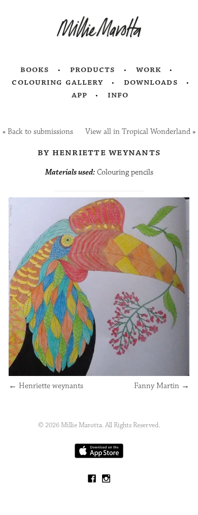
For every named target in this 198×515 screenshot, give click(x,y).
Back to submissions (40, 131)
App (79, 94)
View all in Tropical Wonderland (137, 131)
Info (118, 94)
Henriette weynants (46, 386)
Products (93, 69)
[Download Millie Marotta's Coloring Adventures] (99, 456)
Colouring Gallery (57, 82)
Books (35, 69)
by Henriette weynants (99, 152)
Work (149, 69)
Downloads (151, 82)
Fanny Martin (161, 386)
